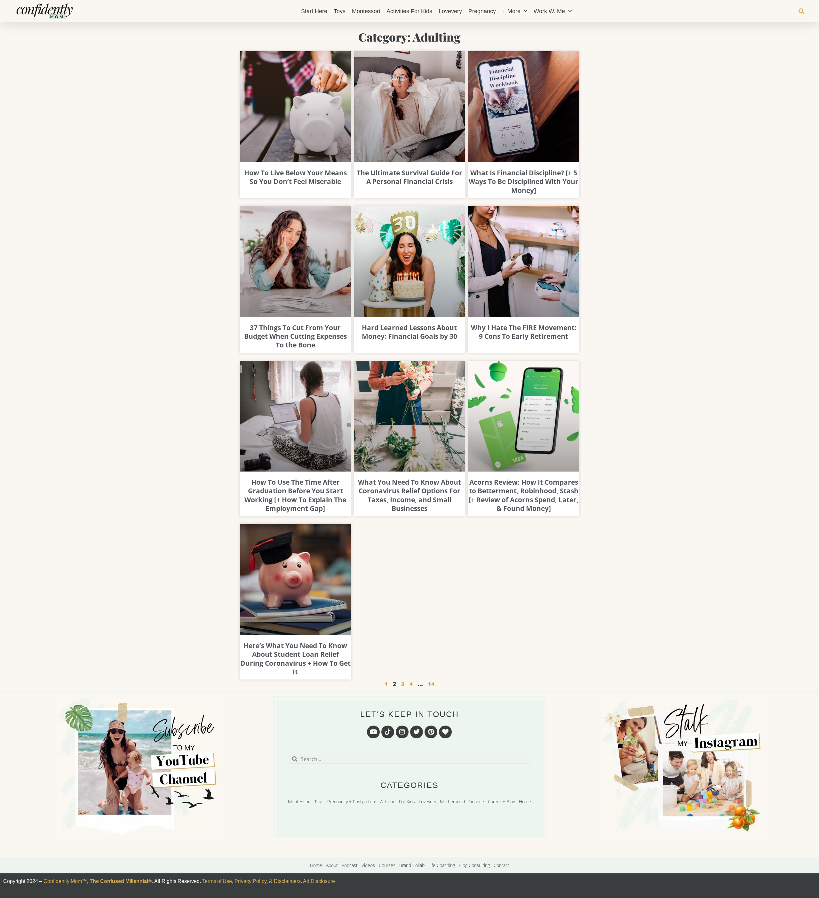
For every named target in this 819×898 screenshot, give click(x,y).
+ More (511, 11)
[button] (801, 11)
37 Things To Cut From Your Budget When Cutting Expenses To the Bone (295, 336)
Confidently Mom (62, 881)
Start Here (314, 11)
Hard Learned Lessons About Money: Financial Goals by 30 (409, 332)
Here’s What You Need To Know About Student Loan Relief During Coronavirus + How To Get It (295, 658)
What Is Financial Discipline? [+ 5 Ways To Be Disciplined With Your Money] (523, 181)
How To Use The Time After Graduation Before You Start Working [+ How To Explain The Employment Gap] (295, 495)
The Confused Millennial (119, 881)
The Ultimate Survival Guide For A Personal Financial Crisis (409, 177)
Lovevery (450, 11)
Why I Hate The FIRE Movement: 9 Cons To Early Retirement (523, 332)
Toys (340, 11)
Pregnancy (482, 11)
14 (431, 684)
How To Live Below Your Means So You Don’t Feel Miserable (295, 177)
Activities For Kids (409, 11)
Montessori (366, 11)
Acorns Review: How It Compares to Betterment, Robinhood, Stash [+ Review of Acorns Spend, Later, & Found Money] (523, 495)
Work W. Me (549, 11)
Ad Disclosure (319, 881)
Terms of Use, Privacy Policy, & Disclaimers (251, 881)
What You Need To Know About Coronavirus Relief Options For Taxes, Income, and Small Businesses (409, 495)
